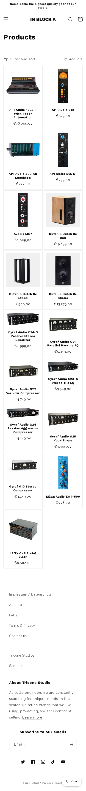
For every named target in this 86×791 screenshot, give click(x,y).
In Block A (36, 783)
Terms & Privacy (22, 625)
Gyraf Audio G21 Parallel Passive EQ (63, 343)
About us (16, 605)
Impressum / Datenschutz (30, 594)
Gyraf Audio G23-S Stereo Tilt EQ (63, 380)
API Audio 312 (63, 109)
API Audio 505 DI (63, 173)
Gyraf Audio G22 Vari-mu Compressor (23, 391)
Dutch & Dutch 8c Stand (23, 296)
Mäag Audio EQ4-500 (63, 496)
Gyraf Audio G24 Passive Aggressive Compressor (23, 428)
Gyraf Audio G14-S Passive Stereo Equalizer (23, 336)
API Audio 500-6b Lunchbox (23, 175)
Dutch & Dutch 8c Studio (63, 296)
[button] (6, 19)
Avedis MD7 (23, 234)
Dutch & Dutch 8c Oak (63, 236)
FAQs (13, 615)
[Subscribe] (72, 744)
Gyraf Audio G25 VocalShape (63, 438)
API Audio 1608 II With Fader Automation (23, 113)
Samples (16, 666)
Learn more (32, 717)
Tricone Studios (21, 655)
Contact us (18, 636)
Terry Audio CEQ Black (23, 554)
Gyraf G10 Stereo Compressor (23, 488)
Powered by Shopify (53, 783)
